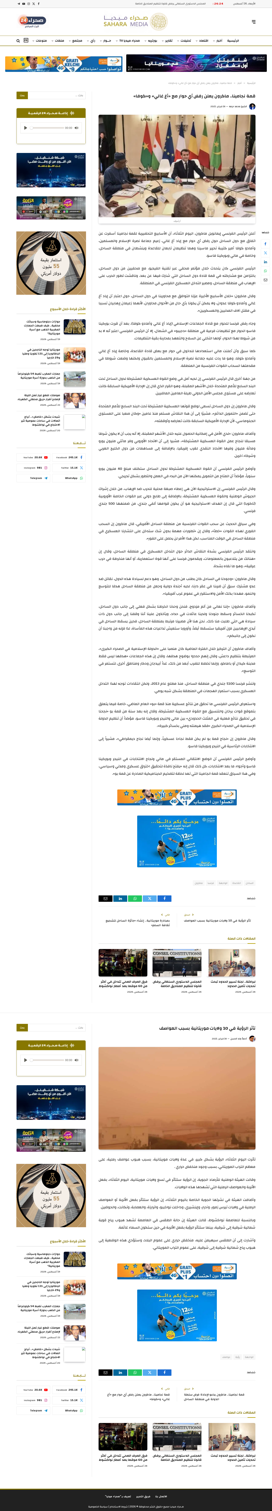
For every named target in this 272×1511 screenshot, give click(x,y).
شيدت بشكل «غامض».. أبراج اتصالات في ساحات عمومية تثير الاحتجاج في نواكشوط (40, 421)
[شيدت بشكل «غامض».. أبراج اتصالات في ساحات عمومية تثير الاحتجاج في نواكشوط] (75, 422)
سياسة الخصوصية (98, 1506)
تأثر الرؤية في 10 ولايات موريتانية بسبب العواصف (217, 920)
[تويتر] (265, 252)
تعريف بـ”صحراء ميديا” (118, 1496)
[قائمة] (253, 21)
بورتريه (152, 41)
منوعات (41, 41)
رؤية (237, 1357)
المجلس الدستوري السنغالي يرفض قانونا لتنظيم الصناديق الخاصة (177, 984)
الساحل (249, 883)
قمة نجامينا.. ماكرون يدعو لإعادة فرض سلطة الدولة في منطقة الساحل (214, 1397)
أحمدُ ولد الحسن (238, 1038)
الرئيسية (233, 41)
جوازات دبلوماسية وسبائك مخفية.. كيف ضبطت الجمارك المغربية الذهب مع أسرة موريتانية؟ (42, 328)
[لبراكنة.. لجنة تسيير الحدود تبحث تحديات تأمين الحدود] (231, 962)
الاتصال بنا (161, 1496)
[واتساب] (265, 270)
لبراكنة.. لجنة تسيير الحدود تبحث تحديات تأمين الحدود (233, 984)
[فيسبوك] (265, 243)
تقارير (168, 41)
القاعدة (236, 883)
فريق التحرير (143, 1496)
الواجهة (223, 883)
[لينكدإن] (265, 261)
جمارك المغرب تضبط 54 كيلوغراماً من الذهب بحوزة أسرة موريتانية (39, 376)
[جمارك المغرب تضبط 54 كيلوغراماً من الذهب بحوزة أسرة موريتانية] (75, 379)
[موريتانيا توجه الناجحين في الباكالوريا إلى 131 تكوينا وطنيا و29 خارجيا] (75, 354)
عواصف (226, 1357)
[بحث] (19, 40)
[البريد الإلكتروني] (265, 279)
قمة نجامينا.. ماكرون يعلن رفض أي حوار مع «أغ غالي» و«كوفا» (138, 1397)
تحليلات (186, 41)
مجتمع (77, 41)
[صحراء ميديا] (136, 21)
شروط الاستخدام (118, 1506)
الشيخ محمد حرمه (238, 106)
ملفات (59, 41)
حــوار (107, 41)
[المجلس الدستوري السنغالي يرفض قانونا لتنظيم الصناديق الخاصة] (177, 962)
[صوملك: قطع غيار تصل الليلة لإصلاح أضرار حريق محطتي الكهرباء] (75, 400)
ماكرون (199, 883)
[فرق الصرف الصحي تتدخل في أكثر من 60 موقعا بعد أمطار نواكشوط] (123, 962)
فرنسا (211, 883)
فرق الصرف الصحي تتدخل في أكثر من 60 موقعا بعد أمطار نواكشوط (169, 3)
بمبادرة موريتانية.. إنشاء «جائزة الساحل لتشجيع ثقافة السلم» (138, 923)
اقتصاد (203, 41)
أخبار (219, 41)
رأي (92, 41)
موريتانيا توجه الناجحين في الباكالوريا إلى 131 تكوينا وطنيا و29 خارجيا (41, 354)
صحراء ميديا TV (129, 41)
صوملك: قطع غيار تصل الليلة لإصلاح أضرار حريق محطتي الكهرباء (39, 397)
